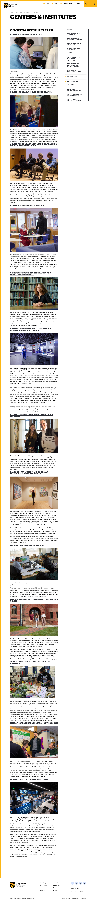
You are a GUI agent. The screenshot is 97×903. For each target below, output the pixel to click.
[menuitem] (75, 30)
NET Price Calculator (66, 898)
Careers (54, 890)
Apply (46, 4)
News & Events (56, 883)
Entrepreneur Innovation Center (73, 77)
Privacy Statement (75, 898)
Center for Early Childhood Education (74, 39)
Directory (42, 890)
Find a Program (44, 883)
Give (77, 4)
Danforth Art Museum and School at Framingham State (74, 71)
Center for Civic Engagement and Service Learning (73, 65)
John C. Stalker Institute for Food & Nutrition (74, 83)
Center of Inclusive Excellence (74, 44)
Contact (42, 888)
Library (54, 888)
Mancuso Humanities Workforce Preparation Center (74, 89)
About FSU (18, 12)
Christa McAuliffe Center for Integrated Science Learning (74, 50)
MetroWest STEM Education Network (74, 100)
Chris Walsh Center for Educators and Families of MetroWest (74, 58)
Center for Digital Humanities (26, 34)
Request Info (66, 4)
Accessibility (83, 898)
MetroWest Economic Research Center (74, 95)
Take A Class (43, 885)
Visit (55, 4)
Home (11, 12)
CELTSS (69, 29)
